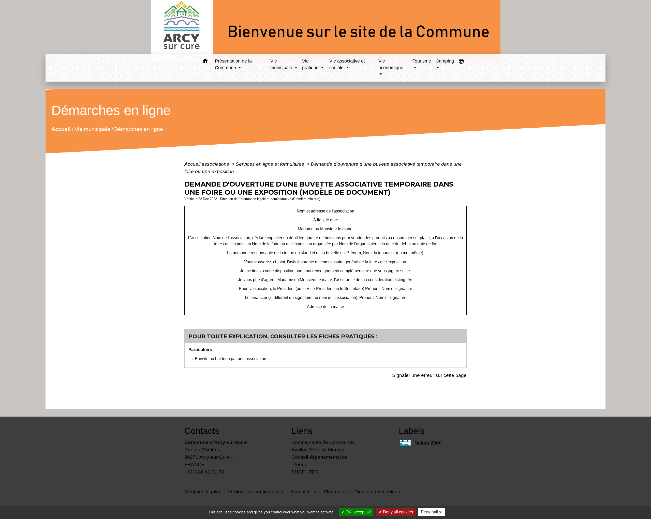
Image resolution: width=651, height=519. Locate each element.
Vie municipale (92, 129)
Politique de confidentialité (256, 491)
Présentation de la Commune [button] (233, 64)
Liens (302, 431)
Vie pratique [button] (311, 64)
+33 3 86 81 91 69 (204, 472)
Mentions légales (202, 491)
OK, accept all (358, 512)
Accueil (61, 129)
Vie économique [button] (390, 64)
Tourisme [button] (421, 61)
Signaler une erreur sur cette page (429, 375)
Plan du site (336, 491)
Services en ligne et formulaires (270, 164)
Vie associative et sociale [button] (347, 64)
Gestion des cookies (377, 491)
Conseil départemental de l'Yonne (319, 460)
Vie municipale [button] (281, 64)
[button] (205, 61)
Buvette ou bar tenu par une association (230, 359)
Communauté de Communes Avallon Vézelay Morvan (323, 445)
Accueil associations (207, 164)
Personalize (431, 512)
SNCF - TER (305, 472)
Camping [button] (445, 61)
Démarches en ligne (138, 129)
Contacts (201, 431)
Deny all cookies (397, 512)
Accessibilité (304, 491)
